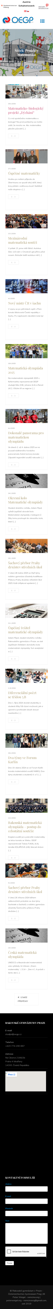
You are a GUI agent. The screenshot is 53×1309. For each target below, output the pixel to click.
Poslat (9, 1263)
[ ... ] (13, 136)
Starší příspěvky (23, 999)
